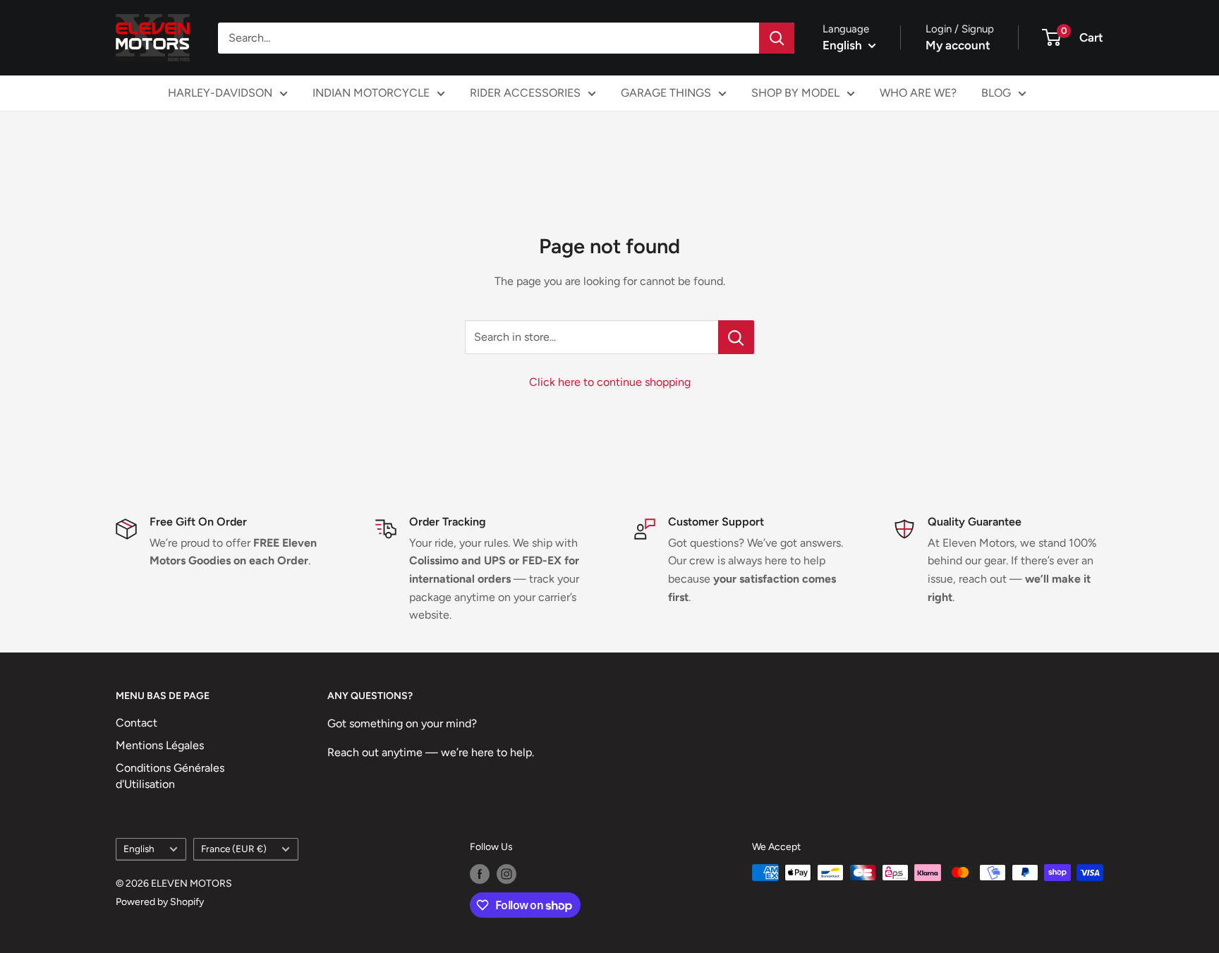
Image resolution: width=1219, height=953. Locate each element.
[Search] (776, 38)
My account (958, 45)
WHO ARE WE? (918, 92)
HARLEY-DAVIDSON (220, 92)
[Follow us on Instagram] (506, 874)
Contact (136, 722)
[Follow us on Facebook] (480, 874)
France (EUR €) (234, 848)
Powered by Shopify (160, 902)
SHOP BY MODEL (795, 92)
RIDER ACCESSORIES (525, 92)
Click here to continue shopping (610, 382)
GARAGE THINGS (666, 92)
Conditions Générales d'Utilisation (170, 775)
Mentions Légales (160, 745)
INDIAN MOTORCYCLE (371, 92)
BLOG (996, 92)
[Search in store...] (736, 337)
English (138, 848)
